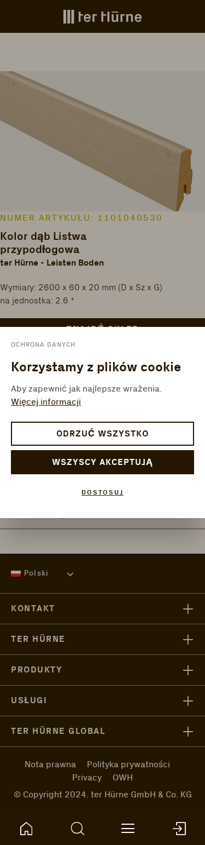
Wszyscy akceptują (102, 462)
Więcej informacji (46, 402)
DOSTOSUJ (102, 492)
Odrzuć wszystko (102, 434)
